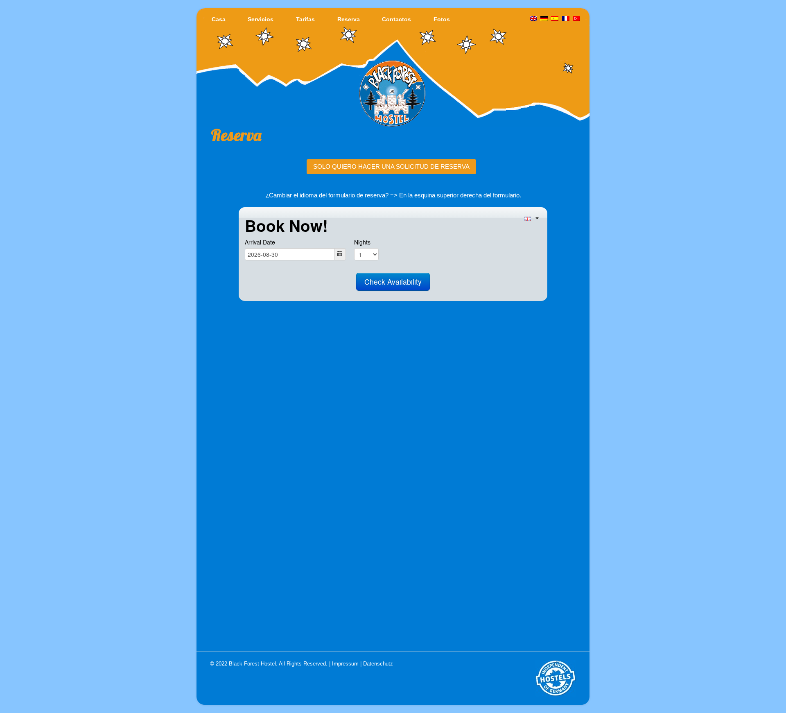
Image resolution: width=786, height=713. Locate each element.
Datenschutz (378, 664)
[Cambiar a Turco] (576, 18)
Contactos (396, 19)
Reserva (348, 19)
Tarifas (305, 19)
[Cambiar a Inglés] (533, 18)
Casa (219, 19)
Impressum (345, 664)
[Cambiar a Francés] (566, 18)
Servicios (260, 19)
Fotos (442, 19)
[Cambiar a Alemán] (544, 18)
